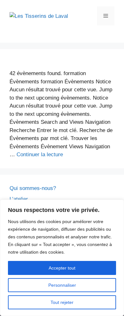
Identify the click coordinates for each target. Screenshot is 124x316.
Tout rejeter (62, 302)
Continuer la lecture (40, 154)
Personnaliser (62, 285)
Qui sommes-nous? (33, 188)
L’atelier (19, 199)
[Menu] (105, 15)
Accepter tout (62, 267)
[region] (62, 258)
